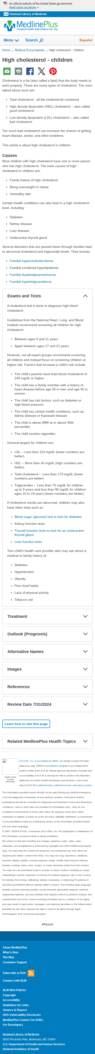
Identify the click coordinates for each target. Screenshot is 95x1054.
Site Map (8, 957)
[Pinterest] (53, 71)
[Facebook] (30, 71)
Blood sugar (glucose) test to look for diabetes (48, 517)
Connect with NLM (15, 980)
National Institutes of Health (21, 1049)
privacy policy (84, 785)
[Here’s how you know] (47, 5)
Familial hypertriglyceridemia (30, 281)
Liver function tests (28, 542)
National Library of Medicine (28, 14)
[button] (85, 295)
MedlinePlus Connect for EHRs (23, 1020)
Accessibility (11, 1000)
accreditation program (56, 766)
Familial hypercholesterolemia (31, 261)
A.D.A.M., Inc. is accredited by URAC (39, 761)
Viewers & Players (15, 1010)
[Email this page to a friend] (7, 71)
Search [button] (31, 40)
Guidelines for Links (16, 1005)
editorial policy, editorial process (54, 785)
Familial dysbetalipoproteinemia (33, 275)
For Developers (13, 1024)
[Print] (18, 71)
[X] (41, 71)
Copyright (9, 995)
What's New (10, 952)
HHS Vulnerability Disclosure (22, 1015)
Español (86, 40)
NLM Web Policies (14, 990)
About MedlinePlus (15, 947)
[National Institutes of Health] (7, 14)
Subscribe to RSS (14, 973)
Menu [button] (8, 40)
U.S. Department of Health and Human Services (34, 1044)
